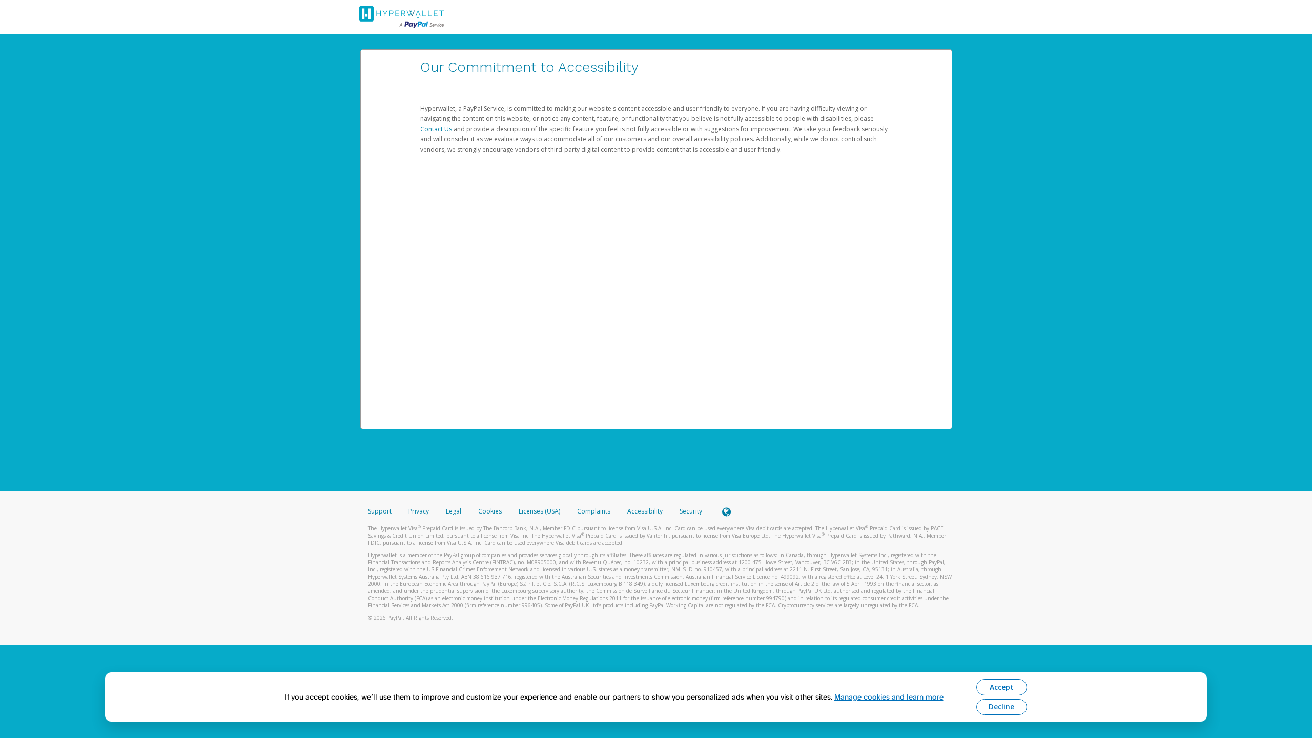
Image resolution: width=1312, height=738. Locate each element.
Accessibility (645, 511)
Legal (453, 511)
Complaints (594, 511)
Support (380, 511)
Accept (1002, 687)
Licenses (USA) (540, 511)
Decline (1001, 706)
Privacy (418, 511)
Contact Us (437, 129)
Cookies (490, 511)
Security (691, 511)
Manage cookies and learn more (889, 696)
